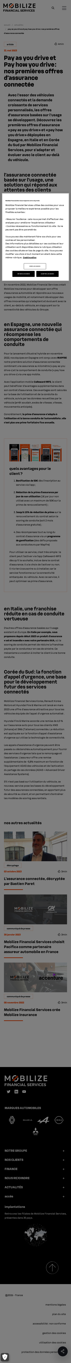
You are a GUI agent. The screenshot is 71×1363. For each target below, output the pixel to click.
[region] (35, 237)
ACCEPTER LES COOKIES (47, 274)
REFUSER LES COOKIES (24, 274)
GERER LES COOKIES (34, 266)
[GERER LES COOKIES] (5, 1357)
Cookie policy (29, 257)
